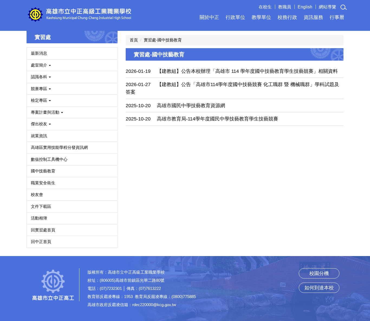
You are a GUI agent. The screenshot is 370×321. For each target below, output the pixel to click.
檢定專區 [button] (39, 100)
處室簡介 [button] (39, 65)
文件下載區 (41, 206)
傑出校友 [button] (39, 124)
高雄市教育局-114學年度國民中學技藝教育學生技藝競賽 (217, 119)
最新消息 (39, 53)
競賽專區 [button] (39, 88)
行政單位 (235, 17)
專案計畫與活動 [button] (45, 112)
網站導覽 (327, 7)
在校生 (265, 7)
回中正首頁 (41, 241)
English (305, 7)
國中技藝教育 (43, 171)
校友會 (37, 194)
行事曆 (337, 17)
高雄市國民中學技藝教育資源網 (191, 105)
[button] (344, 7)
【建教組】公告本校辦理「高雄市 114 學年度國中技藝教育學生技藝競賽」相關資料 (247, 71)
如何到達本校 (319, 287)
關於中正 (209, 17)
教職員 (284, 7)
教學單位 (261, 17)
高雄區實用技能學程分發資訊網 (59, 147)
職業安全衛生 (43, 183)
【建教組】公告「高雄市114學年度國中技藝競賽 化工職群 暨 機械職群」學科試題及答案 (232, 88)
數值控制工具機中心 (49, 159)
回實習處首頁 (43, 230)
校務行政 (287, 17)
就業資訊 (39, 135)
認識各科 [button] (39, 76)
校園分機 (319, 273)
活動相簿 (39, 218)
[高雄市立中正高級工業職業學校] (80, 14)
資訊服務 (313, 17)
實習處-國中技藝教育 (163, 40)
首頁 (134, 40)
